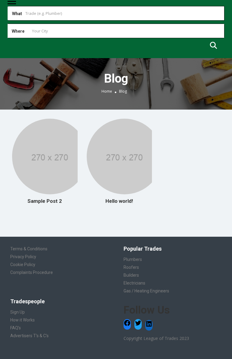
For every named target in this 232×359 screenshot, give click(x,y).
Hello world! (119, 201)
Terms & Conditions (28, 248)
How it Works (22, 320)
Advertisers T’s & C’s (29, 335)
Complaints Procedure (31, 272)
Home (107, 91)
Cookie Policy (22, 264)
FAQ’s (15, 327)
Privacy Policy (23, 256)
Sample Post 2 (44, 201)
